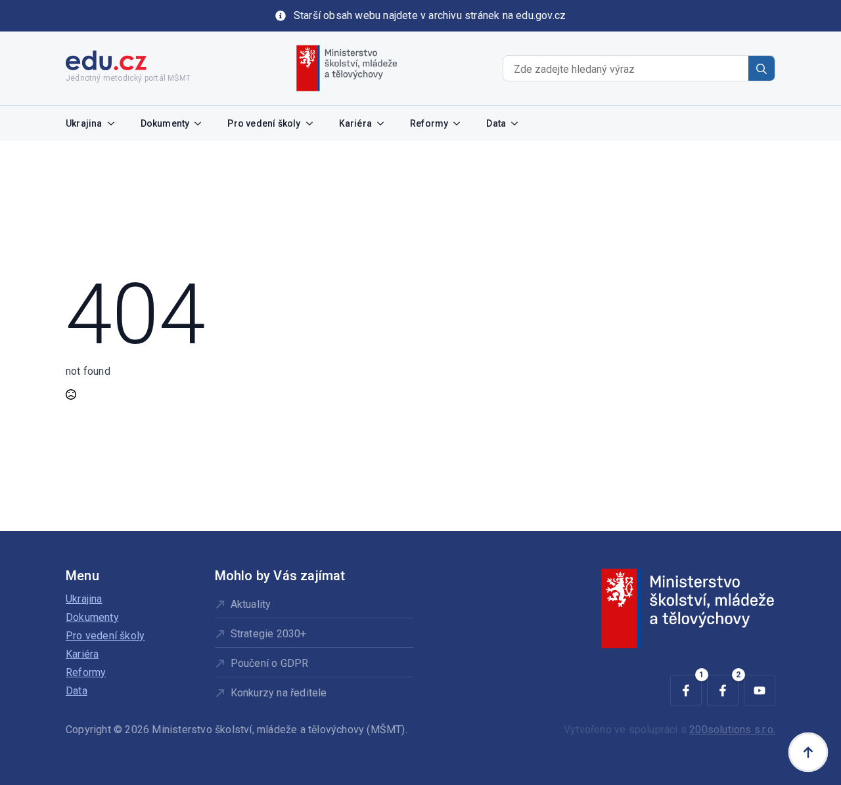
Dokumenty (165, 123)
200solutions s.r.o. (732, 729)
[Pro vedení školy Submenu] (313, 123)
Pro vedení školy (263, 123)
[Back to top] (808, 752)
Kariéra (355, 123)
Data (496, 123)
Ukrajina (84, 123)
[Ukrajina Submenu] (114, 123)
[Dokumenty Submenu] (201, 123)
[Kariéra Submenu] (384, 123)
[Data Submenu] (518, 123)
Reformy (429, 123)
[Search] (761, 69)
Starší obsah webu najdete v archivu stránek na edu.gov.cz (430, 15)
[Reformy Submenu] (460, 123)
